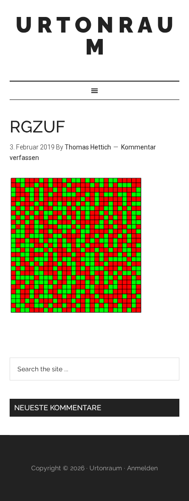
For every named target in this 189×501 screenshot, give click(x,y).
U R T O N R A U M (94, 36)
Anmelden (142, 468)
